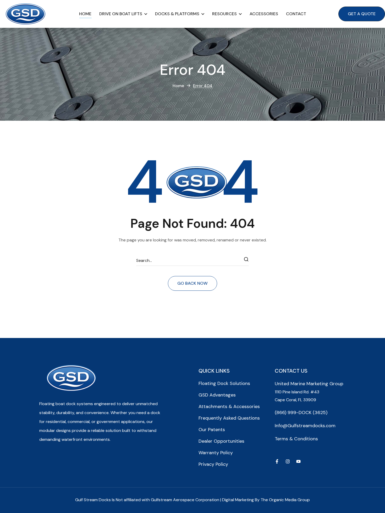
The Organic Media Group (285, 500)
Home (178, 85)
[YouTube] (298, 461)
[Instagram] (287, 461)
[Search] (246, 260)
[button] (361, 14)
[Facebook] (276, 461)
